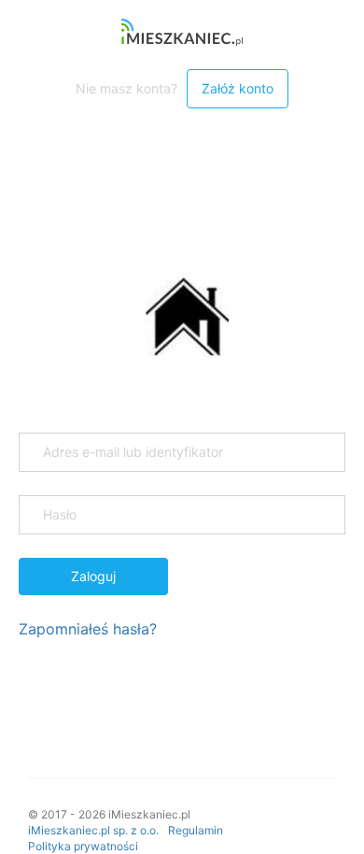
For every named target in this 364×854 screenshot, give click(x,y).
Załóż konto (237, 88)
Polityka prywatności (83, 846)
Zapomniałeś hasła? (88, 628)
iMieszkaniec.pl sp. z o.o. (93, 830)
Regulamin (195, 830)
